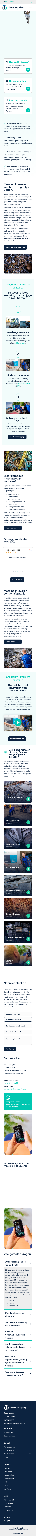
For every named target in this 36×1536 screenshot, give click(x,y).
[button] (29, 7)
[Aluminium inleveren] (18, 885)
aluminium (26, 384)
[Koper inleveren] (18, 908)
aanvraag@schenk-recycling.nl (24, 2)
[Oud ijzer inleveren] (18, 792)
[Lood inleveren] (18, 838)
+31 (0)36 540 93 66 (11, 1083)
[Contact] (18, 955)
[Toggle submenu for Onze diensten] (29, 1450)
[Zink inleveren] (18, 815)
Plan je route (20, 343)
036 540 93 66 (9, 2)
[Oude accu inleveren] (18, 932)
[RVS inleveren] (18, 862)
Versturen (10, 1049)
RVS (18, 386)
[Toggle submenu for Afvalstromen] (29, 1453)
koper (20, 384)
